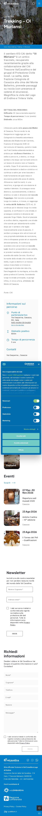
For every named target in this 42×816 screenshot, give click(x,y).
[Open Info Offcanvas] (39, 808)
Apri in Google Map (17, 325)
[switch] (36, 407)
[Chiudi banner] (39, 364)
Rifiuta (21, 450)
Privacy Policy (24, 743)
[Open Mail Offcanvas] (39, 813)
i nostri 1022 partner (15, 375)
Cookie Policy (21, 806)
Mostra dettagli (29, 429)
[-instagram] (32, 760)
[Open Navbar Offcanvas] (39, 3)
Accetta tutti (21, 436)
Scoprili (7, 483)
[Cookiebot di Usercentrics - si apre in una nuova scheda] (25, 364)
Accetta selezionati (21, 443)
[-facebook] (27, 760)
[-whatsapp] (37, 760)
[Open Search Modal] (33, 3)
